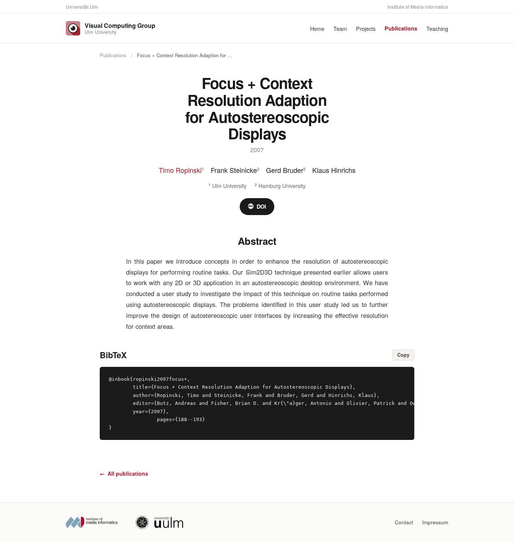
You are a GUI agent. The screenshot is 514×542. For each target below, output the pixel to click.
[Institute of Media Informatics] (94, 522)
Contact (404, 522)
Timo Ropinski (180, 170)
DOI (261, 206)
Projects (366, 28)
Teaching (437, 28)
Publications (401, 28)
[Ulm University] (159, 522)
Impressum (435, 522)
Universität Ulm (82, 6)
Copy (403, 354)
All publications (124, 473)
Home (317, 28)
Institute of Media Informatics (418, 6)
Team (340, 28)
